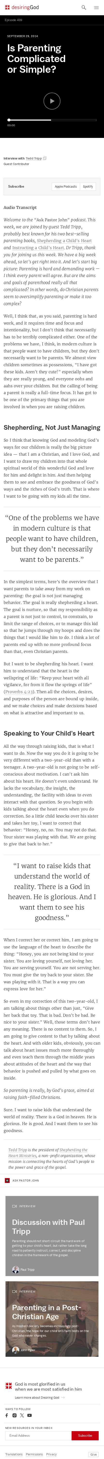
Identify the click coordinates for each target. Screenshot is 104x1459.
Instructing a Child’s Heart (38, 247)
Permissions (34, 1454)
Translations (13, 1454)
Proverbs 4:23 (19, 691)
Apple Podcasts (66, 186)
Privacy (51, 1454)
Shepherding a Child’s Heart (64, 240)
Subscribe (85, 1435)
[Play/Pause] (52, 101)
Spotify (88, 186)
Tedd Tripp (17, 1150)
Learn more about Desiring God (37, 1398)
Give (93, 1454)
